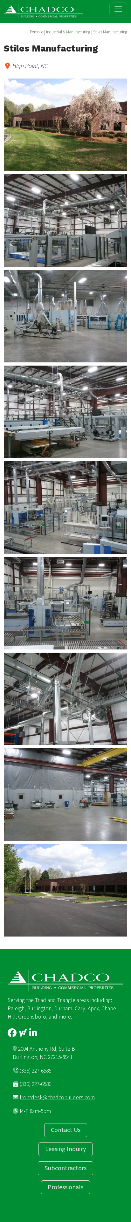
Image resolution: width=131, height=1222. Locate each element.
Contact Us (65, 1130)
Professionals (65, 1187)
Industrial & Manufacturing (68, 32)
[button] (65, 125)
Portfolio (36, 32)
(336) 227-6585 (35, 1071)
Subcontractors (65, 1168)
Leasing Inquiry (65, 1149)
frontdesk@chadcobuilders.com (57, 1098)
